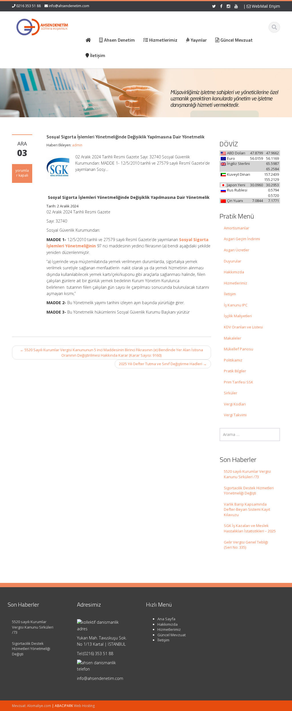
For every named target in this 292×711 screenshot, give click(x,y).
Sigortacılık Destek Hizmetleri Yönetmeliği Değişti (249, 490)
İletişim (230, 293)
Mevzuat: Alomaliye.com (31, 705)
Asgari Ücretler (236, 250)
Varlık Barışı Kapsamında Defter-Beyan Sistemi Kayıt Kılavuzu (247, 509)
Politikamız (233, 360)
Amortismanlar (236, 228)
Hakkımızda (234, 271)
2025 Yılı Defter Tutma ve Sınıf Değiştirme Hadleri (163, 363)
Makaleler (232, 338)
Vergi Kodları (235, 404)
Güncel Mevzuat (171, 634)
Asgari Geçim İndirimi (242, 238)
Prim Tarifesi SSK (238, 382)
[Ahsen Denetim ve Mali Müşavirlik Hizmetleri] (42, 25)
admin (77, 145)
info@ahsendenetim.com (69, 5)
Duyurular (232, 261)
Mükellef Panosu (238, 349)
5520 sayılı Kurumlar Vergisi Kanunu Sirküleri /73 (247, 474)
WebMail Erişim (265, 6)
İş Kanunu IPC (236, 305)
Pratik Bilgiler (235, 370)
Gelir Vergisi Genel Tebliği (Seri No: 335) (246, 545)
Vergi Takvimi (235, 414)
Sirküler (230, 392)
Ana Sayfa (166, 618)
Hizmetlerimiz (235, 283)
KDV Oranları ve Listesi (243, 327)
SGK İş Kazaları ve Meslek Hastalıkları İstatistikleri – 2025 (250, 528)
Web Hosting (84, 705)
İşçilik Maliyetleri (238, 315)
